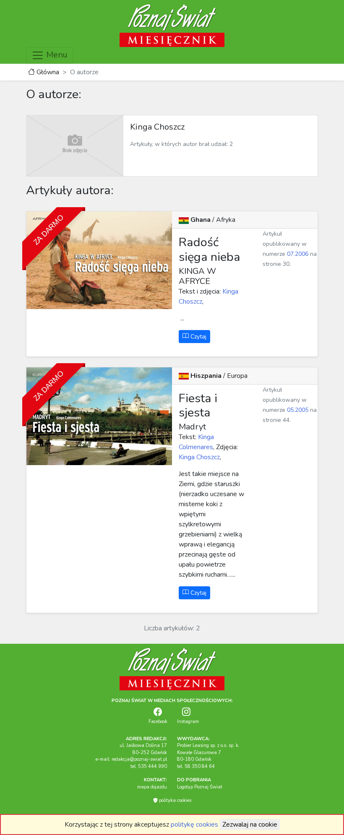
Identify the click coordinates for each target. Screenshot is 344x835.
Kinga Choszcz (199, 457)
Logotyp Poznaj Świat (199, 787)
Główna (47, 72)
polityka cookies (174, 800)
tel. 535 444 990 (148, 766)
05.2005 (297, 410)
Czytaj (197, 337)
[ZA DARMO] (99, 260)
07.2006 (297, 254)
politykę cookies (194, 824)
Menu (56, 54)
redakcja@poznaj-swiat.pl (139, 759)
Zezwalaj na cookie (249, 824)
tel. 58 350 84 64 (196, 766)
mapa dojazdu (152, 787)
